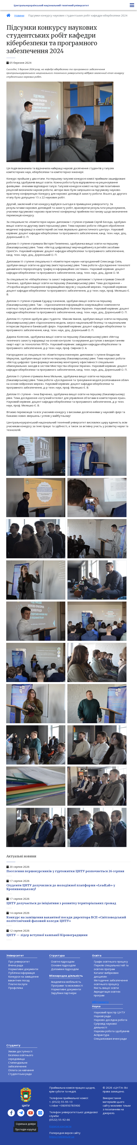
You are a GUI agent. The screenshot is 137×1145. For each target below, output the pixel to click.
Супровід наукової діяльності (105, 1025)
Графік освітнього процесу (111, 961)
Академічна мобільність (66, 981)
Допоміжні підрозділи (65, 969)
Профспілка (15, 988)
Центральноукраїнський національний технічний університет (51, 5)
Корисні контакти (60, 1126)
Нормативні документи (23, 969)
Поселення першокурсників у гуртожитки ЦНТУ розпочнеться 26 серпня (65, 871)
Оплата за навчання (21, 1070)
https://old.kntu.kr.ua (61, 1136)
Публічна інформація (21, 973)
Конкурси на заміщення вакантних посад (23, 978)
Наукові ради (102, 1016)
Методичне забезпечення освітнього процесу (111, 982)
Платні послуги (17, 984)
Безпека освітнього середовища (20, 1057)
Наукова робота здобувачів (111, 1031)
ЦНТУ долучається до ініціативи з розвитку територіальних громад (61, 903)
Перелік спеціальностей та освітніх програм (111, 967)
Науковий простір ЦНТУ (109, 1012)
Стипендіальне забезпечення (17, 1064)
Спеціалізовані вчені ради (110, 1038)
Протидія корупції (25, 1129)
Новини (19, 15)
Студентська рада (20, 1074)
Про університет (19, 961)
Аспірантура (101, 1035)
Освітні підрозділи (62, 961)
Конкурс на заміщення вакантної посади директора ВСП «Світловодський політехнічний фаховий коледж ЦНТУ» (66, 919)
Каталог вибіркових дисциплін (106, 974)
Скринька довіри (26, 1124)
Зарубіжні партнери (63, 993)
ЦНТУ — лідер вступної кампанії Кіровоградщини (47, 935)
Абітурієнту (100, 1002)
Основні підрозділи (63, 965)
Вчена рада (15, 965)
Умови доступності (20, 1051)
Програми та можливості (67, 985)
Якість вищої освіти (106, 988)
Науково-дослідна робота (110, 1020)
